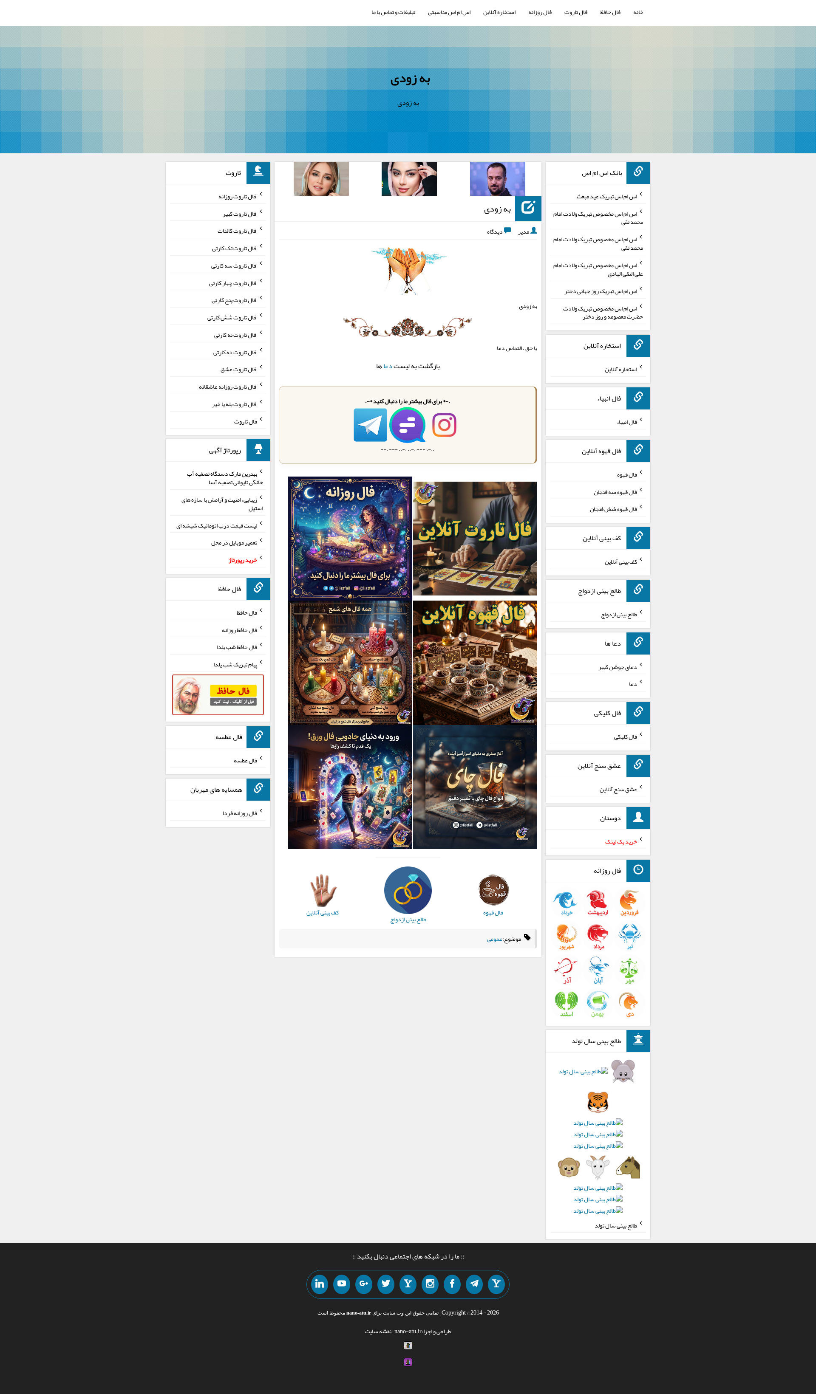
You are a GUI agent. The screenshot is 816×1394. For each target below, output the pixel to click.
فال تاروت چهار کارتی (233, 282)
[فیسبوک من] (452, 1284)
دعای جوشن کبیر (617, 666)
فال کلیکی (625, 736)
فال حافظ (610, 12)
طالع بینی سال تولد (616, 1225)
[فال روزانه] (350, 540)
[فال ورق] (350, 789)
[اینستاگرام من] (430, 1284)
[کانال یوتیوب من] (341, 1284)
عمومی (494, 939)
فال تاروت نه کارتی (235, 335)
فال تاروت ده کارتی (235, 352)
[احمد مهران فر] (497, 180)
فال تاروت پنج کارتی (234, 300)
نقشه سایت (378, 1331)
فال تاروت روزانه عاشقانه (228, 386)
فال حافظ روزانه (239, 629)
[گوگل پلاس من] (363, 1284)
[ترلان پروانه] (409, 180)
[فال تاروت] (475, 540)
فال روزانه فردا (240, 813)
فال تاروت (575, 12)
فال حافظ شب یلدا (237, 647)
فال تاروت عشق (239, 369)
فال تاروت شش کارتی (232, 317)
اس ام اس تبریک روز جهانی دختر (600, 291)
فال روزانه (540, 12)
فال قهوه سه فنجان (615, 491)
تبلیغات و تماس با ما (393, 12)
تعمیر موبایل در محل (234, 542)
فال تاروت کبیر (240, 213)
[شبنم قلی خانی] (321, 180)
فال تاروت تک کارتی (234, 248)
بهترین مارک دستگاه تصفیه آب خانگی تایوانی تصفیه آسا (225, 478)
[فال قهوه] (475, 665)
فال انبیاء (627, 422)
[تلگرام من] (474, 1284)
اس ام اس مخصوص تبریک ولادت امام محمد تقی (598, 217)
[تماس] (408, 1284)
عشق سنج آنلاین (618, 789)
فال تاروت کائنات (237, 231)
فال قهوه (627, 474)
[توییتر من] (385, 1284)
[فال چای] (475, 789)
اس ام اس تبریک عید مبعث (607, 196)
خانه (638, 12)
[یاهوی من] (496, 1284)
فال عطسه (245, 760)
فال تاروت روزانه (237, 196)
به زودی (410, 77)
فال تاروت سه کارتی (234, 265)
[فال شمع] (350, 665)
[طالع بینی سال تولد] (598, 1143)
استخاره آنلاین (499, 12)
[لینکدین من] (319, 1284)
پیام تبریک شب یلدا (235, 664)
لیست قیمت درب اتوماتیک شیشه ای (216, 525)
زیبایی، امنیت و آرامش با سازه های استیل (222, 504)
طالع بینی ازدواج (619, 614)
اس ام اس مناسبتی (449, 12)
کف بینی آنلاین (621, 561)
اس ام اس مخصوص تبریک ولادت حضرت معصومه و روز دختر (603, 312)
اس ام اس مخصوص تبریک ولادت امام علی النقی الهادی (598, 269)
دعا (387, 366)
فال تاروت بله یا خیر (234, 404)
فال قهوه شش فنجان (613, 509)
